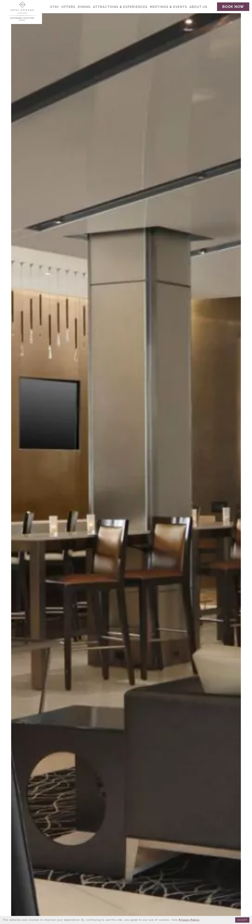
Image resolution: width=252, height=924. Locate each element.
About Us (198, 7)
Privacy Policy (189, 920)
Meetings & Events (168, 7)
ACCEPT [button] (242, 920)
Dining (84, 7)
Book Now (233, 7)
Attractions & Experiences (120, 7)
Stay (54, 7)
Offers (68, 7)
